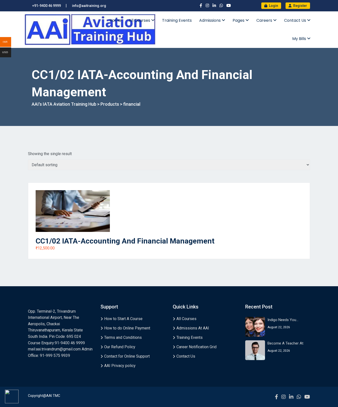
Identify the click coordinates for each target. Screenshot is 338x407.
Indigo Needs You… (282, 320)
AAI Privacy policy (120, 365)
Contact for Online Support (127, 356)
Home (115, 20)
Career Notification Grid (196, 347)
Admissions (210, 20)
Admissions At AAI (192, 328)
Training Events (177, 20)
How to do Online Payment (127, 328)
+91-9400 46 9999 (46, 6)
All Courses (140, 20)
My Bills (299, 38)
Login (273, 6)
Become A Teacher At (285, 343)
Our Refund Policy (119, 347)
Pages (239, 20)
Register (299, 6)
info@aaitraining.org (89, 6)
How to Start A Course (123, 318)
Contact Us (295, 20)
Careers (264, 20)
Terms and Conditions (123, 337)
